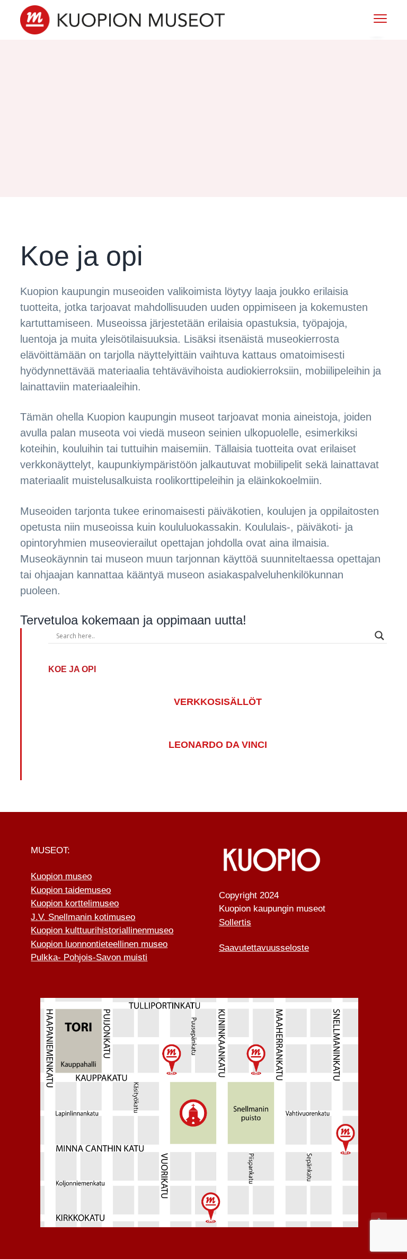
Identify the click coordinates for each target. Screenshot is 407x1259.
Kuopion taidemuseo (71, 890)
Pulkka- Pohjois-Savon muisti (89, 957)
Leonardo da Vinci (218, 744)
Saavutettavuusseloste (264, 948)
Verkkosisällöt (218, 702)
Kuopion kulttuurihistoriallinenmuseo (102, 930)
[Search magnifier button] (379, 635)
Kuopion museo (61, 876)
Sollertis (235, 922)
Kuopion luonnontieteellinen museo (99, 944)
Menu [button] (369, 18)
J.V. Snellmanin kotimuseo (83, 917)
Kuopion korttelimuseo (75, 903)
